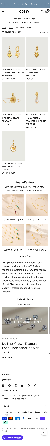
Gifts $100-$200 (37, 220)
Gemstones (29, 19)
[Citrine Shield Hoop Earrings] (13, 52)
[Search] (42, 12)
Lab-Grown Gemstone (20, 22)
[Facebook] (5, 385)
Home (4, 27)
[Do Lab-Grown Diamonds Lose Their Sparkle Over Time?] (25, 320)
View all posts (25, 304)
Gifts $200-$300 (13, 250)
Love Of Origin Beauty (24, 4)
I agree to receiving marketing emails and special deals (26, 413)
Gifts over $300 (37, 250)
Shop (11, 27)
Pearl (36, 22)
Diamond (17, 19)
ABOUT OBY (8, 374)
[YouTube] (24, 386)
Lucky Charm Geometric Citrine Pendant (36, 121)
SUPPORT (6, 380)
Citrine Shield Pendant (33, 74)
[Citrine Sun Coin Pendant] (13, 97)
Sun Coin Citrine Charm (11, 168)
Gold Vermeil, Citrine (12, 69)
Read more (7, 357)
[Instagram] (18, 385)
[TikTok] (37, 385)
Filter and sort (13, 32)
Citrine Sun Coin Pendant (11, 119)
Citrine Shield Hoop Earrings (13, 74)
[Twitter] (11, 385)
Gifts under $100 (13, 220)
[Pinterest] (30, 385)
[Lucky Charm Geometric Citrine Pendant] (37, 97)
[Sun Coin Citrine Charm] (13, 146)
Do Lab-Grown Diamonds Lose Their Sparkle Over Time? (21, 348)
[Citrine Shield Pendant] (37, 52)
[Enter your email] (45, 406)
